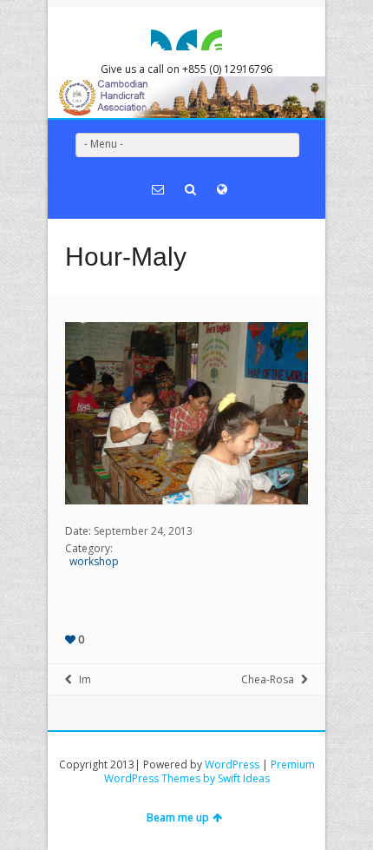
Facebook (161, 40)
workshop (94, 561)
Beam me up (178, 817)
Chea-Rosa (267, 679)
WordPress (232, 764)
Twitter (186, 40)
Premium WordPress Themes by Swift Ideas (209, 771)
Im (85, 679)
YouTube (211, 40)
